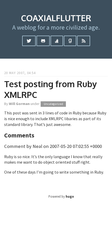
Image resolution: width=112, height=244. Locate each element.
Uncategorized (53, 104)
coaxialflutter (56, 18)
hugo (70, 196)
